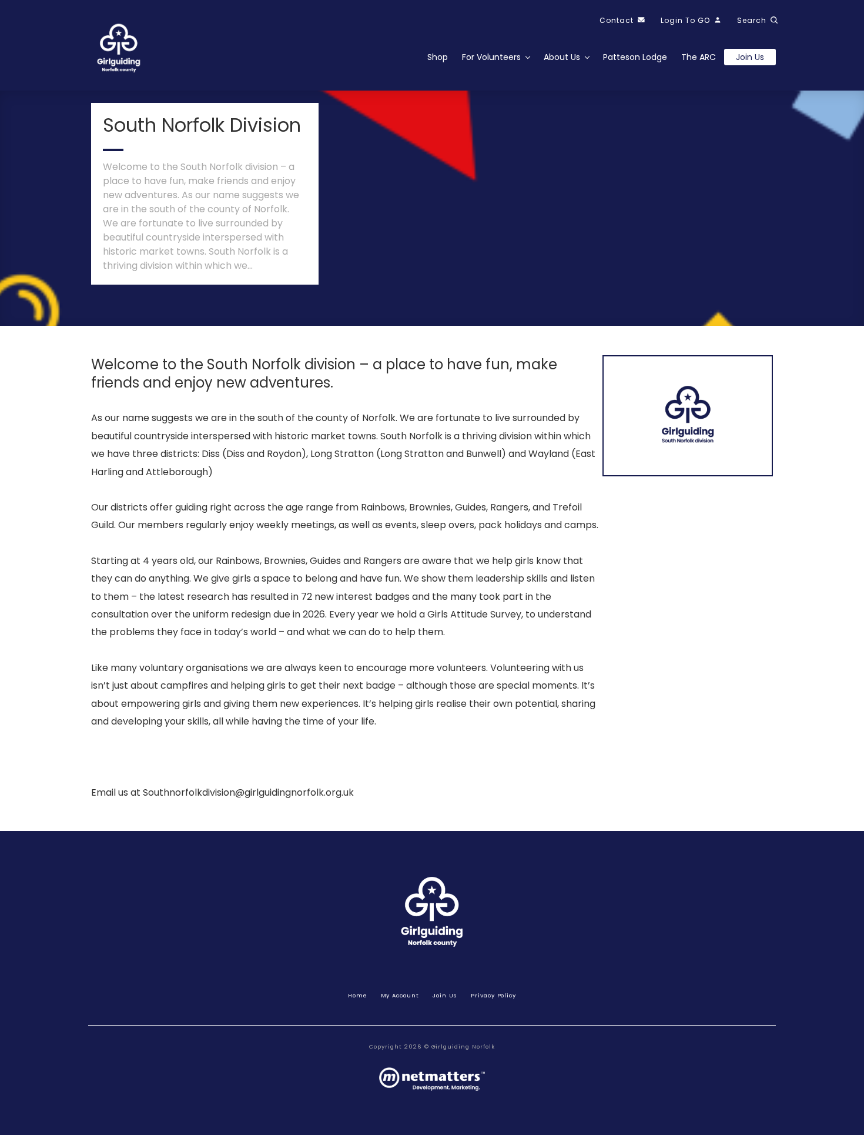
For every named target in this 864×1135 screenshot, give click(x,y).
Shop (437, 57)
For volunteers (491, 57)
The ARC (698, 57)
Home (357, 995)
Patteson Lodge (635, 57)
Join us (750, 57)
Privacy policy (493, 995)
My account (400, 995)
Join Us (445, 995)
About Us (562, 57)
